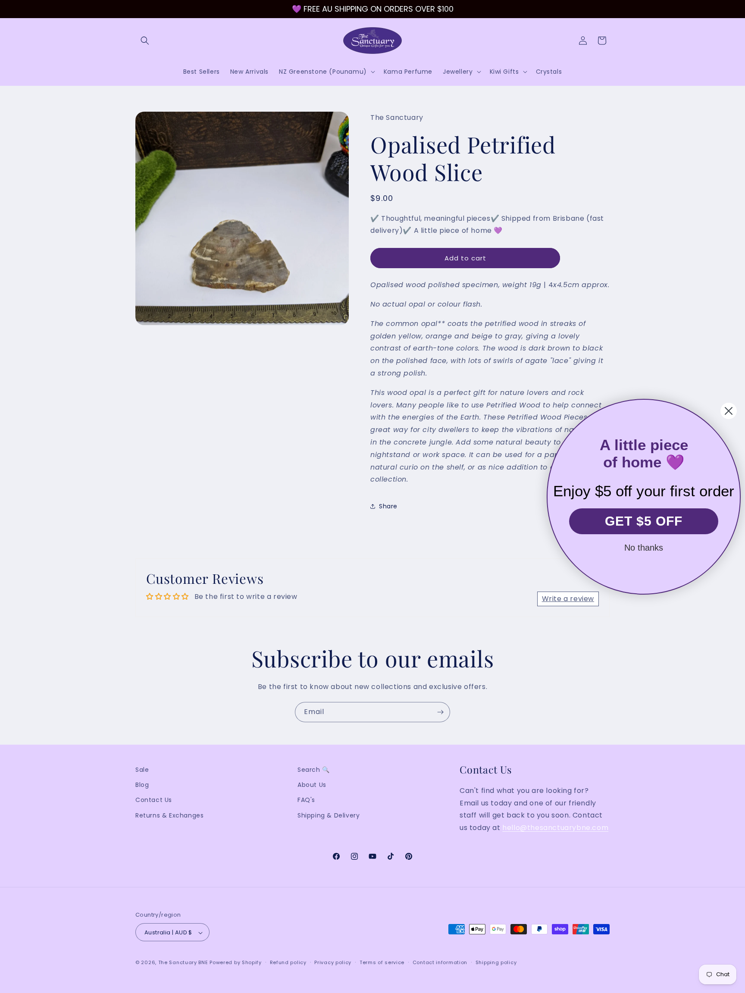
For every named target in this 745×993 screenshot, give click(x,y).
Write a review (568, 599)
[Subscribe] (440, 712)
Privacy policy (332, 962)
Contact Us (153, 800)
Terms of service (382, 962)
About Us (311, 784)
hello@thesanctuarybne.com (555, 828)
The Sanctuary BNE (183, 962)
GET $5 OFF (643, 521)
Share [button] (388, 506)
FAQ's (306, 800)
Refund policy (288, 962)
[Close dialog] (728, 411)
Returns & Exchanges (169, 815)
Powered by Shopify (236, 962)
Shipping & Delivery (328, 815)
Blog (142, 784)
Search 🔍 (313, 769)
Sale (142, 769)
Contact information (440, 962)
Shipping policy (496, 962)
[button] (144, 40)
